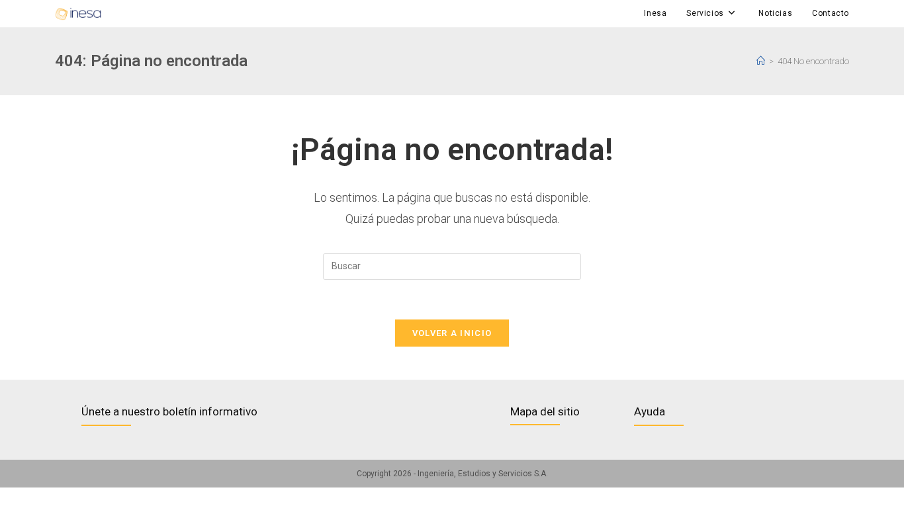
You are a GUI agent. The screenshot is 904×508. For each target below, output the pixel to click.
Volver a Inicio (452, 333)
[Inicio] (760, 61)
